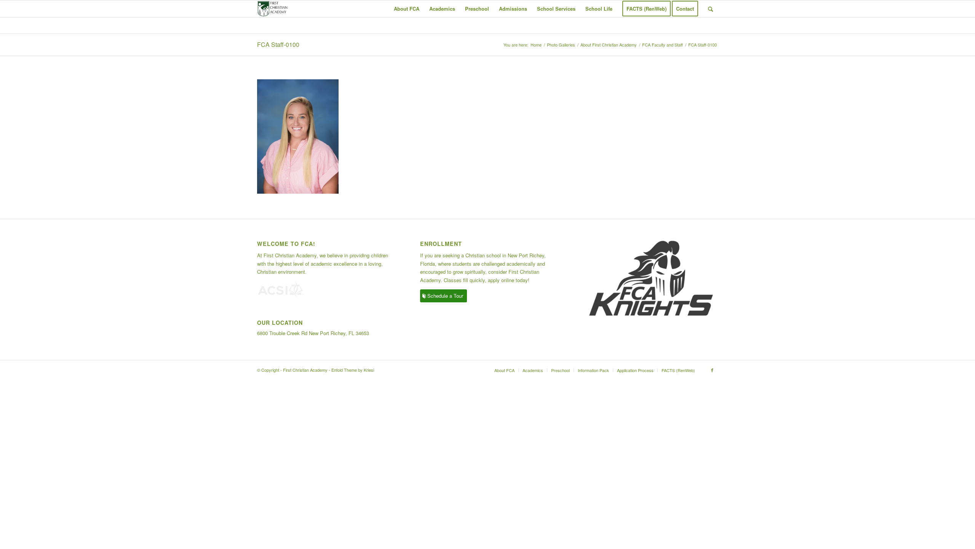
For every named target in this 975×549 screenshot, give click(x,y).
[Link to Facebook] (712, 370)
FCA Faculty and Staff (662, 45)
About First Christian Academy (608, 45)
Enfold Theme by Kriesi (352, 370)
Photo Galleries (561, 45)
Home (536, 45)
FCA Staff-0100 (278, 44)
